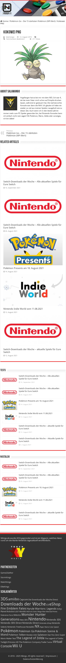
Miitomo (17, 615)
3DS (4, 598)
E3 (47, 604)
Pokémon (9, 630)
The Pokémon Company (30, 642)
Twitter (49, 642)
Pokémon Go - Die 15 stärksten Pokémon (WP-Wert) (32, 21)
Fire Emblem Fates (13, 608)
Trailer (44, 642)
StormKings (6, 577)
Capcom (23, 599)
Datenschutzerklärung (33, 659)
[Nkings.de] (33, 8)
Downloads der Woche (23, 604)
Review (29, 635)
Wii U (17, 646)
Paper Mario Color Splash (49, 627)
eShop (54, 604)
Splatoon (42, 634)
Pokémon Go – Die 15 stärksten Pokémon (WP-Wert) (21, 133)
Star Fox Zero (53, 635)
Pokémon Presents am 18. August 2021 (23, 268)
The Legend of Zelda (30, 638)
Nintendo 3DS (53, 619)
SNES (35, 635)
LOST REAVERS (20, 612)
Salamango (10, 37)
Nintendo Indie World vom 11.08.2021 (23, 308)
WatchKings (6, 582)
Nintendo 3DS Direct (11, 623)
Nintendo (37, 619)
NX (37, 626)
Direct (55, 599)
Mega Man (41, 612)
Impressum (51, 656)
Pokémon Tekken (17, 634)
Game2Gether (7, 573)
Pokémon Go (27, 631)
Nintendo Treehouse (16, 627)
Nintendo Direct (30, 623)
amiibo (13, 599)
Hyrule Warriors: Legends (41, 608)
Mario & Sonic (31, 612)
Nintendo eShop (45, 623)
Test (14, 638)
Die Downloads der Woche (40, 599)
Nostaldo (30, 627)
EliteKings (5, 587)
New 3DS (24, 620)
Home (5, 21)
